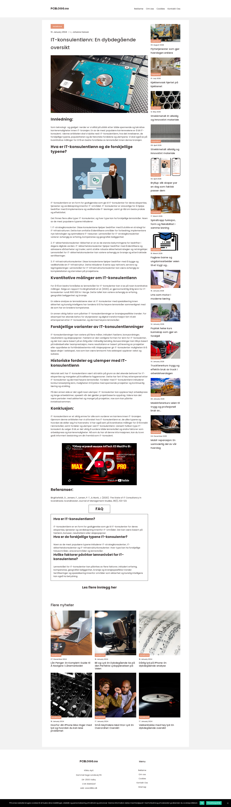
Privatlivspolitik (213, 803)
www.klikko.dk (91, 788)
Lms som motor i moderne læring (161, 296)
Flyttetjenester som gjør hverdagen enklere (165, 50)
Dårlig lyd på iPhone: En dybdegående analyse (152, 664)
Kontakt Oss (174, 8)
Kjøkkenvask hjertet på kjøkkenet (164, 84)
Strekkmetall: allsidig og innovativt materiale (165, 151)
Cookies (161, 8)
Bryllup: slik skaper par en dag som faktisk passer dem (164, 186)
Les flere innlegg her (99, 587)
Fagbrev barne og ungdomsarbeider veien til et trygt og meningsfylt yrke (165, 261)
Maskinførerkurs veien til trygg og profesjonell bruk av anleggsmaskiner (165, 407)
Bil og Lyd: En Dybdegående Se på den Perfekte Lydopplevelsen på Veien (115, 665)
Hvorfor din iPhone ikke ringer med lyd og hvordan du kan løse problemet (71, 728)
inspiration (155, 41)
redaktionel (57, 26)
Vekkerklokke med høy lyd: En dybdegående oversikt (156, 726)
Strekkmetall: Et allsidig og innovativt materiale (165, 117)
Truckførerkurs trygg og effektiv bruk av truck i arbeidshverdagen (165, 369)
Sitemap (142, 787)
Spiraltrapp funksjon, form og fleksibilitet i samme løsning (163, 224)
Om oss (150, 8)
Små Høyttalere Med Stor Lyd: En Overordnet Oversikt (114, 726)
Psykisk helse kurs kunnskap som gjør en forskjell (164, 332)
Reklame (138, 8)
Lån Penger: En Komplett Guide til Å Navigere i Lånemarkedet (70, 664)
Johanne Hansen (80, 32)
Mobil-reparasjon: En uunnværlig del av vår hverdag (164, 444)
